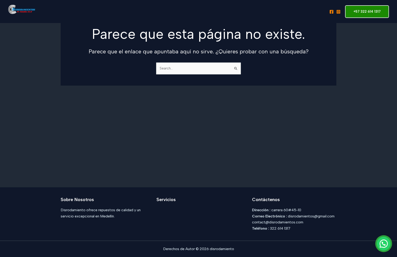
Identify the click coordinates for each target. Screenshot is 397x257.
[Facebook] (331, 12)
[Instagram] (338, 12)
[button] (384, 244)
